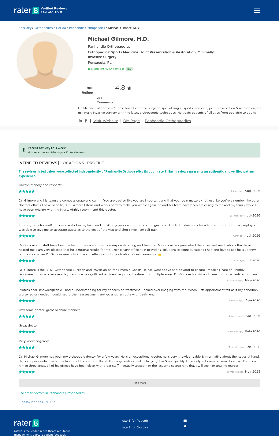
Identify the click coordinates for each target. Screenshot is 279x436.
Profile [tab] (95, 163)
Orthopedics (44, 28)
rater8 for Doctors (135, 427)
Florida (61, 28)
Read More (139, 383)
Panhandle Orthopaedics (87, 28)
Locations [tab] (72, 163)
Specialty (25, 28)
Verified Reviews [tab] (38, 163)
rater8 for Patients (135, 420)
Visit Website (105, 121)
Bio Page (131, 121)
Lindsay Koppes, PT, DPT (38, 402)
